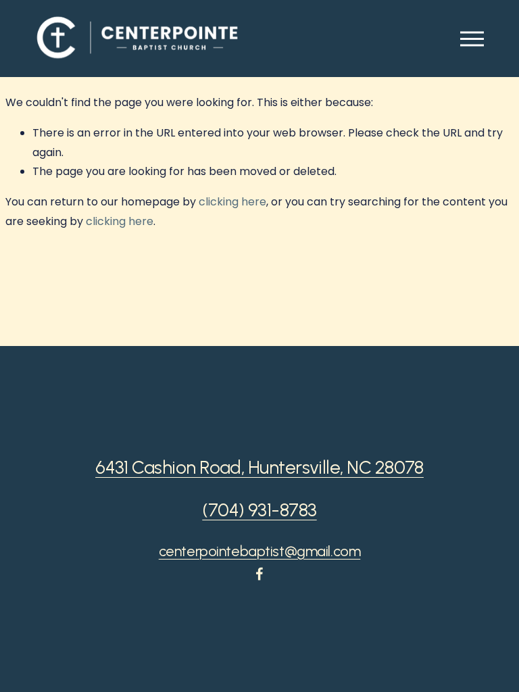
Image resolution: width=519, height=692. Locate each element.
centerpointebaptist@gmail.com (260, 551)
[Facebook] (259, 573)
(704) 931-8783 (259, 510)
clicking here (232, 201)
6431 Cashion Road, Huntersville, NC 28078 (259, 468)
